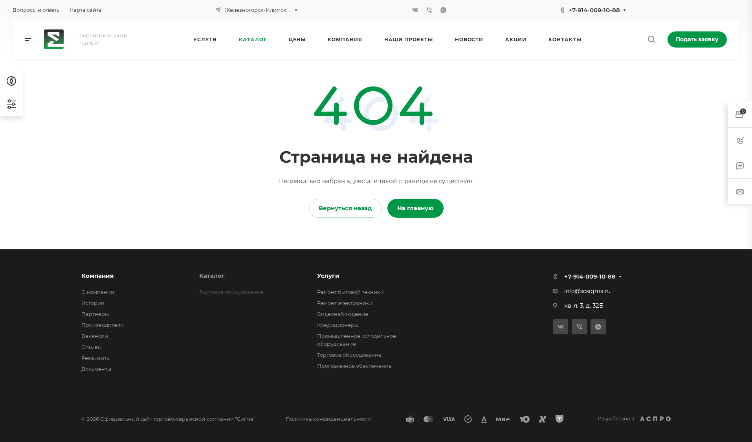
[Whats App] (444, 10)
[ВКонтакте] (415, 10)
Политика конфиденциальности (329, 419)
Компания (97, 275)
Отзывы (91, 347)
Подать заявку (697, 39)
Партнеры (95, 314)
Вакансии (94, 336)
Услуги (328, 275)
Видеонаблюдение (342, 314)
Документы (96, 369)
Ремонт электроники (345, 303)
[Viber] (429, 10)
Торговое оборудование (349, 355)
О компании (97, 292)
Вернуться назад (345, 208)
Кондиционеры (337, 325)
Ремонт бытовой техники (350, 292)
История (92, 303)
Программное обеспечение (354, 366)
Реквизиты (95, 358)
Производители (102, 325)
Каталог (212, 275)
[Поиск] (651, 39)
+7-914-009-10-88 (594, 10)
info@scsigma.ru (587, 291)
